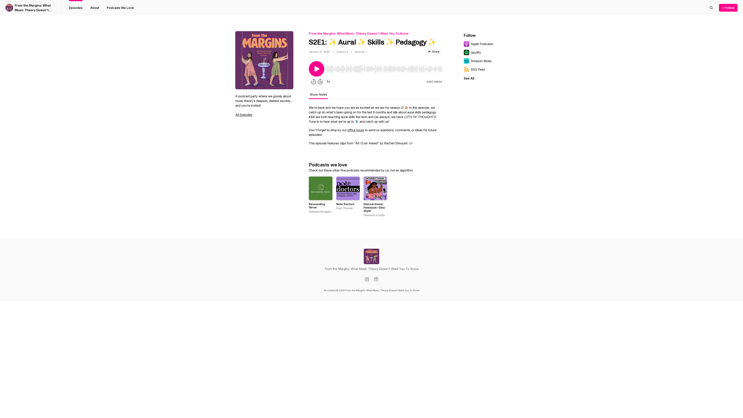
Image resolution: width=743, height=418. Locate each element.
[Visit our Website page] (376, 279)
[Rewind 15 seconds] (313, 81)
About (94, 8)
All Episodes (243, 115)
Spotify (476, 52)
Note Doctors (345, 204)
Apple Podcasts (482, 44)
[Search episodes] (711, 7)
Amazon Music (481, 61)
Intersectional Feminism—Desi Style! (374, 207)
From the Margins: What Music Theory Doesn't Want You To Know (33, 7)
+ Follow (728, 8)
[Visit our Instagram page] (367, 279)
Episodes (75, 8)
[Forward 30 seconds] (320, 81)
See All (469, 78)
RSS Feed (478, 69)
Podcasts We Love (120, 8)
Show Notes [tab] (318, 94)
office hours (355, 130)
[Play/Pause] (316, 69)
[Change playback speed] (328, 81)
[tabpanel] (375, 127)
